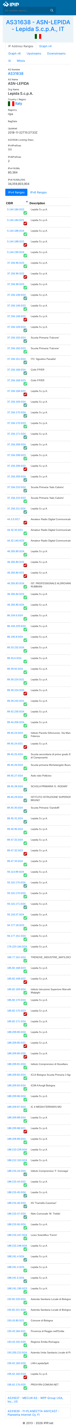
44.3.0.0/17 (13, 519)
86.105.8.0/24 (15, 636)
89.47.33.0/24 (15, 861)
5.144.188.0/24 (15, 230)
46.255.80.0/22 (15, 562)
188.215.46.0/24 (16, 1203)
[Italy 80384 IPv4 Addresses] (38, 36)
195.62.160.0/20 (16, 1363)
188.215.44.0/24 (16, 1170)
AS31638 (16, 73)
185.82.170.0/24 (16, 1000)
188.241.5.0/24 (15, 1277)
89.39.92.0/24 (15, 668)
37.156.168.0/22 (16, 391)
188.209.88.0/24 (16, 1117)
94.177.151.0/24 (16, 935)
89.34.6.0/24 (14, 658)
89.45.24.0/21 (15, 743)
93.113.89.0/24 (15, 871)
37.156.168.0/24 (16, 369)
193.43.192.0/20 (16, 1341)
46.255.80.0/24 (15, 551)
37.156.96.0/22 (15, 273)
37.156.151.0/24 (16, 359)
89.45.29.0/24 (15, 797)
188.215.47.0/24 (16, 1213)
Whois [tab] (21, 60)
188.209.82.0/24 (16, 1074)
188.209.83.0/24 (16, 1085)
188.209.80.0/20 (16, 1053)
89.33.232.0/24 (15, 647)
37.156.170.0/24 (16, 412)
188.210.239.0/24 (17, 1149)
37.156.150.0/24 (16, 337)
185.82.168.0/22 (16, 978)
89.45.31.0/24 (15, 818)
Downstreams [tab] (56, 53)
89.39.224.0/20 (15, 690)
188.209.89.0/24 (16, 1138)
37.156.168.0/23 (16, 380)
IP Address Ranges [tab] (20, 46)
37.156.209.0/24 (16, 476)
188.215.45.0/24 (16, 1192)
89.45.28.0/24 (15, 786)
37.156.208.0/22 (16, 465)
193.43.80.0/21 (15, 1320)
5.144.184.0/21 (15, 220)
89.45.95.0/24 (15, 829)
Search (52, 10)
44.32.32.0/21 (15, 529)
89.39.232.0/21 (15, 700)
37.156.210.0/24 (16, 487)
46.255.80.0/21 (15, 572)
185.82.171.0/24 (16, 1021)
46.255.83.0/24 (15, 583)
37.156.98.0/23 (15, 284)
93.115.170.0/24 (16, 882)
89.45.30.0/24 (15, 807)
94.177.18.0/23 (15, 925)
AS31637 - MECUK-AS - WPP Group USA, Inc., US (35, 1399)
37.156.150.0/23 (16, 348)
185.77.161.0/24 (16, 957)
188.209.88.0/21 (16, 1128)
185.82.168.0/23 (16, 967)
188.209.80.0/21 (16, 1042)
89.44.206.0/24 (15, 722)
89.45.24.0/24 (15, 732)
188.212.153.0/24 (17, 1160)
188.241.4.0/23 (15, 1267)
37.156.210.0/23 (16, 497)
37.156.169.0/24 (16, 401)
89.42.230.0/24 (15, 711)
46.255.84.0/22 (15, 594)
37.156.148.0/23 (16, 305)
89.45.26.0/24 (15, 764)
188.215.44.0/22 (16, 1181)
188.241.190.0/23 (17, 1288)
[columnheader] (17, 202)
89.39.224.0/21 (15, 679)
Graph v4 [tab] (45, 46)
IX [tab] (9, 60)
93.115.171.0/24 (16, 903)
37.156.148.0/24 (16, 294)
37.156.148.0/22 (16, 316)
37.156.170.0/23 (16, 423)
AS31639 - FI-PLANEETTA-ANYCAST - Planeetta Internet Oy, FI (33, 1412)
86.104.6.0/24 (15, 615)
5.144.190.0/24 (15, 252)
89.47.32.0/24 (15, 839)
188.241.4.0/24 (15, 1256)
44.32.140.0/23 (15, 540)
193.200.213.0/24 (17, 1352)
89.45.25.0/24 (15, 754)
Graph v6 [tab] (14, 53)
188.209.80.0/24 (16, 1032)
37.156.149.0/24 (16, 326)
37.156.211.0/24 (16, 508)
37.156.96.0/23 (15, 262)
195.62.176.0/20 (16, 1384)
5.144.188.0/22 (15, 241)
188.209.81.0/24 (16, 1064)
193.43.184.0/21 (16, 1331)
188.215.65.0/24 (16, 1224)
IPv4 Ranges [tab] (16, 192)
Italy (18, 103)
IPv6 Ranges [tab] (38, 192)
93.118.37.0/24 (15, 914)
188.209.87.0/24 (16, 1106)
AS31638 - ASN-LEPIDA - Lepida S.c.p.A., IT (38, 25)
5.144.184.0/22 (15, 209)
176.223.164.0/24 (17, 946)
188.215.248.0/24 (17, 1245)
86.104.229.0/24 (16, 626)
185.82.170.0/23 (16, 1010)
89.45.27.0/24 (15, 775)
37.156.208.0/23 (16, 455)
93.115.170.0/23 (16, 893)
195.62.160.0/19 (16, 1373)
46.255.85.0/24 (15, 604)
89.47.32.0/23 (15, 850)
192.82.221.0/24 (16, 1309)
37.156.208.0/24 (16, 444)
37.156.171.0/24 (16, 433)
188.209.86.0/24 (16, 1096)
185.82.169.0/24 (16, 989)
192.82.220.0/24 (16, 1299)
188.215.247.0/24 (17, 1235)
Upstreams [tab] (34, 53)
